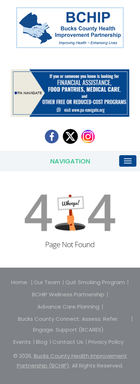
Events (22, 342)
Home (19, 282)
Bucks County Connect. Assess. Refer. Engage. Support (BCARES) (68, 324)
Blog (41, 342)
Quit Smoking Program (95, 282)
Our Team (47, 282)
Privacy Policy (105, 342)
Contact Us (67, 342)
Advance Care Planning (68, 306)
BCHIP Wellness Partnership (68, 294)
